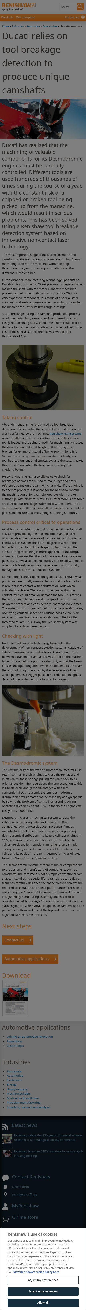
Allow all (43, 1302)
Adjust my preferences (43, 1280)
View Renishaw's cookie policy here (36, 1272)
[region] (43, 1269)
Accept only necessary (43, 1291)
